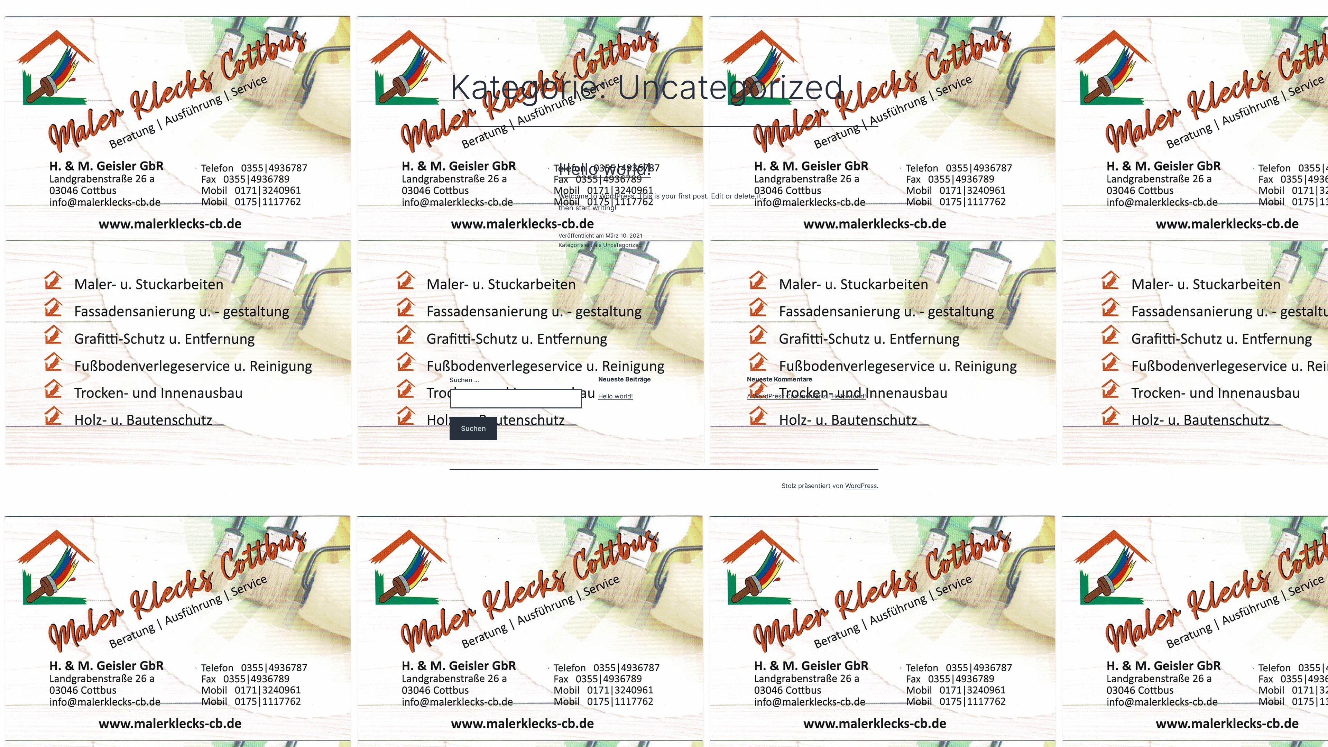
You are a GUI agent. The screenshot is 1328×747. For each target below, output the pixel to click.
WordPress (861, 485)
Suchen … (464, 380)
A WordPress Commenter (784, 396)
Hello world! (605, 169)
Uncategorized (622, 244)
